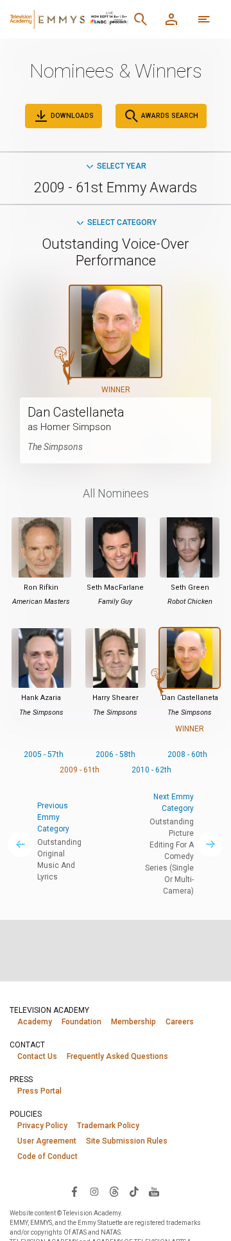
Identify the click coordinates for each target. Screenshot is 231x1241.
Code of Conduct (47, 1156)
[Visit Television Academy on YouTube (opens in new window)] (154, 1191)
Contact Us (37, 1056)
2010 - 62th (151, 769)
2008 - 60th (187, 754)
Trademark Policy (108, 1125)
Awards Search (168, 116)
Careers (180, 1021)
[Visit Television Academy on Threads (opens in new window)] (114, 1191)
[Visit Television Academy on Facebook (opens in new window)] (74, 1191)
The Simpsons (55, 447)
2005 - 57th (44, 754)
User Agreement (46, 1141)
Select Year (121, 166)
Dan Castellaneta (76, 412)
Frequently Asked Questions (117, 1056)
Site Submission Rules (126, 1141)
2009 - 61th (79, 769)
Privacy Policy (42, 1125)
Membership (133, 1021)
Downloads (71, 116)
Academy (34, 1021)
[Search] (140, 19)
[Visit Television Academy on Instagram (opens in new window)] (94, 1191)
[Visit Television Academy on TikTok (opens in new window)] (134, 1191)
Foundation (81, 1021)
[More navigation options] (204, 19)
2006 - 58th (115, 754)
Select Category (122, 222)
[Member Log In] (171, 19)
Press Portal (39, 1091)
